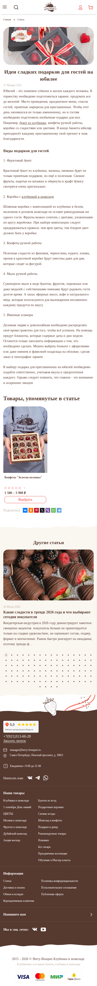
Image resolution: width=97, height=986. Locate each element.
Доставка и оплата (14, 887)
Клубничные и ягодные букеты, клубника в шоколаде (48, 964)
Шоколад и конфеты (50, 820)
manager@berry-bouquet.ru (25, 750)
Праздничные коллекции (52, 853)
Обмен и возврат (13, 894)
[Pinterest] (36, 510)
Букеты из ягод (47, 800)
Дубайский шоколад (15, 833)
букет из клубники (33, 123)
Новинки (43, 840)
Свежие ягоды (46, 813)
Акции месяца (11, 840)
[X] (42, 510)
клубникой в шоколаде (38, 196)
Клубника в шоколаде (16, 800)
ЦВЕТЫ (8, 813)
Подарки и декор (48, 827)
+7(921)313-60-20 (17, 736)
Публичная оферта (52, 894)
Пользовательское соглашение (59, 887)
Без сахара (44, 847)
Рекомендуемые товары (52, 833)
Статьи (7, 881)
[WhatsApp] (53, 510)
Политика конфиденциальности (59, 881)
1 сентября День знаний (17, 807)
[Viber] (47, 510)
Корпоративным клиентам (18, 900)
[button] (6, 655)
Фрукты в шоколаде (15, 827)
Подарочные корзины (51, 807)
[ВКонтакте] (25, 510)
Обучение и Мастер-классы (54, 860)
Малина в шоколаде (15, 820)
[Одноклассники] (30, 510)
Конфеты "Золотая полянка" (23, 477)
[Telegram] (59, 510)
